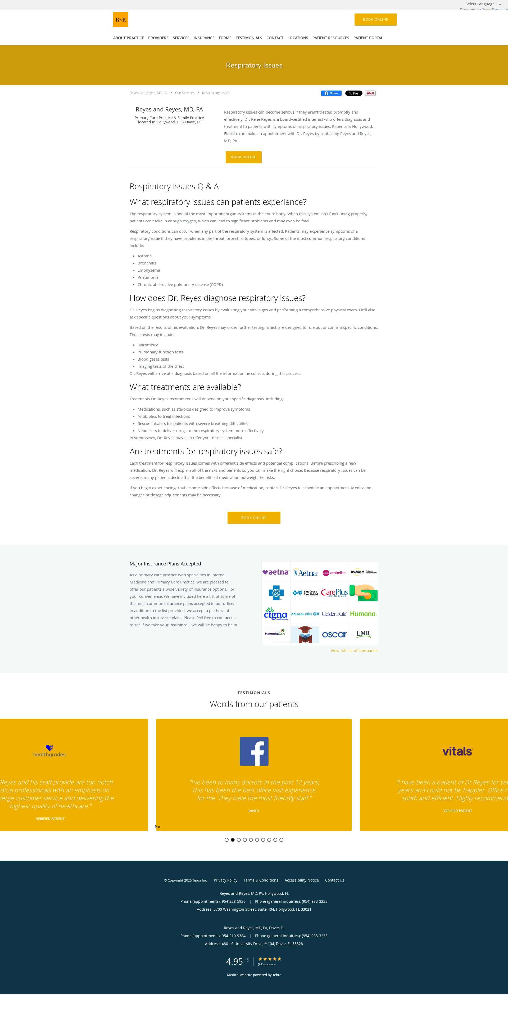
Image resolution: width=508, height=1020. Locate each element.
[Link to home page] (127, 20)
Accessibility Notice (302, 880)
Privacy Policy (225, 880)
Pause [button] (157, 827)
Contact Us (334, 880)
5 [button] (251, 839)
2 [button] (232, 839)
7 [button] (263, 839)
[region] (254, 775)
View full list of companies (354, 650)
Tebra (277, 974)
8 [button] (269, 839)
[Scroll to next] (340, 770)
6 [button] (257, 839)
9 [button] (275, 839)
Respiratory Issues (216, 92)
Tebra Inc (199, 880)
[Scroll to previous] (168, 770)
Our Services (184, 92)
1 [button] (226, 839)
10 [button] (281, 839)
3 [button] (238, 839)
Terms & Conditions (261, 880)
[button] (376, 20)
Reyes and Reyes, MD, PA (148, 92)
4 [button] (244, 839)
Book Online (243, 157)
